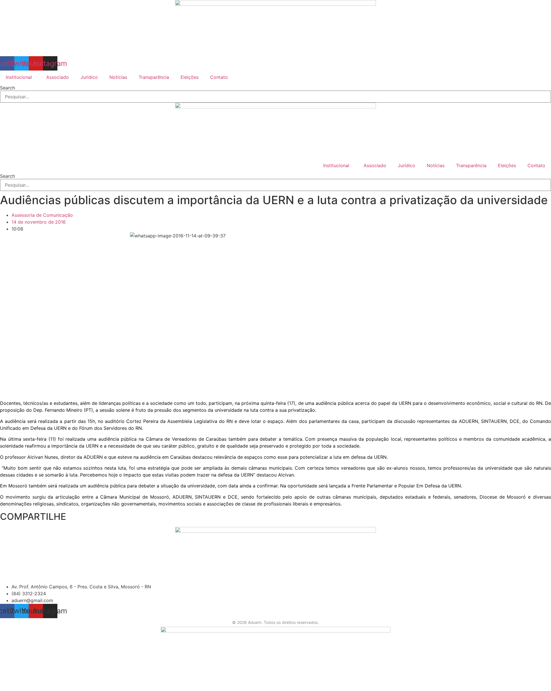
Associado (57, 77)
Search (7, 87)
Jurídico (89, 77)
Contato (219, 77)
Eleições (190, 77)
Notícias (118, 77)
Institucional (19, 77)
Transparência (154, 77)
